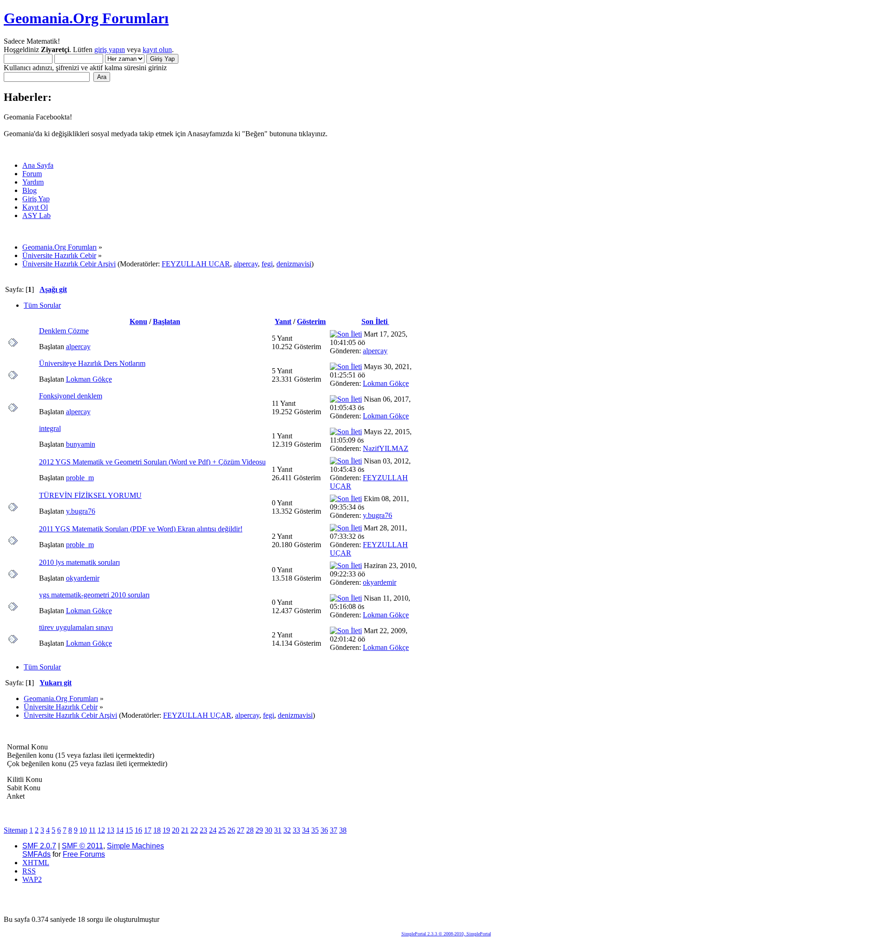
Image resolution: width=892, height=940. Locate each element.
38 (343, 830)
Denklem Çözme (64, 331)
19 (166, 830)
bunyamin (80, 444)
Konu (138, 321)
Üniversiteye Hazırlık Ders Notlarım (92, 363)
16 (138, 830)
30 (268, 830)
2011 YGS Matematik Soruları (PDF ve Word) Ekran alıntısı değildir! (141, 529)
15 (129, 830)
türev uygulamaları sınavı (76, 627)
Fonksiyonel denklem (70, 396)
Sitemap (15, 830)
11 (92, 830)
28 (250, 830)
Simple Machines (135, 846)
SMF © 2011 (82, 846)
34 (305, 830)
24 (212, 830)
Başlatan (166, 321)
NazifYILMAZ (385, 448)
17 (147, 830)
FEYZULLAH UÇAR (196, 264)
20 (175, 830)
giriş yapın (109, 49)
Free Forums (84, 854)
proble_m (80, 478)
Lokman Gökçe (89, 379)
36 (324, 830)
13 (110, 830)
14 (120, 830)
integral (50, 428)
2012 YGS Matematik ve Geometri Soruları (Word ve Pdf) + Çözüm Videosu (152, 462)
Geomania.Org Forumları (86, 18)
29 (259, 830)
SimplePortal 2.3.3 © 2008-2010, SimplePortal (446, 933)
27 (240, 830)
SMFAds (36, 854)
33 (296, 830)
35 (315, 830)
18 (157, 830)
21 (185, 830)
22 (194, 830)
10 (83, 830)
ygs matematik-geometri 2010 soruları (94, 595)
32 (287, 830)
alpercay (246, 264)
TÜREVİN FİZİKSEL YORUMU (90, 495)
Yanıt (283, 321)
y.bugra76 (80, 511)
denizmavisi (293, 264)
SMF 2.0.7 (39, 846)
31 (278, 830)
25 (222, 830)
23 (203, 830)
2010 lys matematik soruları (79, 562)
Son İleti (375, 321)
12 (101, 830)
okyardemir (82, 578)
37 (333, 830)
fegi (267, 264)
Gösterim (311, 321)
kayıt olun (157, 49)
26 (231, 830)
